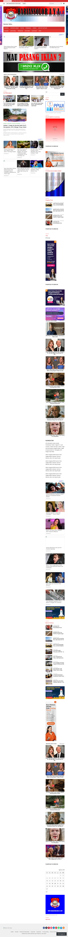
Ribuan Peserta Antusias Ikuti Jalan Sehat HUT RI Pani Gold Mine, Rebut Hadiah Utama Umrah (58, 210)
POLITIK (22, 28)
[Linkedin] (54, 928)
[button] (61, 3)
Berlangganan (61, 934)
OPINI (40, 30)
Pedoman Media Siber (24, 931)
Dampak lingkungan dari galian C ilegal (10, 129)
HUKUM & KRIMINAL (16, 123)
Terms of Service (54, 931)
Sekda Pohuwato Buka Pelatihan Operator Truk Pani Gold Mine (58, 681)
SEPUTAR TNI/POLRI (42, 28)
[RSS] (63, 928)
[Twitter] (46, 928)
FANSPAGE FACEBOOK (52, 146)
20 (55, 883)
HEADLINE (6, 30)
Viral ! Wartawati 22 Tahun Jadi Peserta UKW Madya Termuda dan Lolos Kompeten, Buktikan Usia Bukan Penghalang (58, 657)
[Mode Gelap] (64, 3)
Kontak (16, 931)
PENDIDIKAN (28, 28)
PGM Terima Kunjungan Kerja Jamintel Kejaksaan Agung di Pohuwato (59, 204)
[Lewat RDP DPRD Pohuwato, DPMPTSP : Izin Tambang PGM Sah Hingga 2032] (49, 651)
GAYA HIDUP (27, 30)
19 (52, 883)
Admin (47, 454)
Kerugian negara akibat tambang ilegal (12, 130)
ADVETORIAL (13, 30)
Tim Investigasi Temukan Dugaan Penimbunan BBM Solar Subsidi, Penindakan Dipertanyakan (59, 663)
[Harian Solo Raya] (7, 927)
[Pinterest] (49, 928)
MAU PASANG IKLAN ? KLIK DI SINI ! (14, 3)
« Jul (46, 891)
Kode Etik (33, 931)
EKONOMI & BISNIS (14, 28)
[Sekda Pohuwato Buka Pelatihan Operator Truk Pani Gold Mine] (49, 681)
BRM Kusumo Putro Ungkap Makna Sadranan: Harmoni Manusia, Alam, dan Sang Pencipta (54, 456)
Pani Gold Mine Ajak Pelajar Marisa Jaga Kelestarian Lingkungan (9, 104)
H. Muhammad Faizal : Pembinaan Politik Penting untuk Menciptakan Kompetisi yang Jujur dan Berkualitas (59, 675)
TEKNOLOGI (20, 30)
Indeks (24, 3)
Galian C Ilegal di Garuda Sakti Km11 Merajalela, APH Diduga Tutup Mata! (14, 126)
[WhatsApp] (59, 928)
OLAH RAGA (34, 30)
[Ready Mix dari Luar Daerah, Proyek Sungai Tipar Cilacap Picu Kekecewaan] (37, 98)
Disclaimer (39, 931)
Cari (46, 92)
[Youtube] (56, 928)
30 (63, 886)
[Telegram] (61, 928)
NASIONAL (6, 28)
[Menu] (4, 3)
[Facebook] (44, 928)
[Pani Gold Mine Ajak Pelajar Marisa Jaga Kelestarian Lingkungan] (9, 98)
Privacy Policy (46, 931)
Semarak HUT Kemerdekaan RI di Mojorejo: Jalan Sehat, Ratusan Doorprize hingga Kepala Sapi (43, 1)
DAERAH (34, 28)
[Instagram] (51, 928)
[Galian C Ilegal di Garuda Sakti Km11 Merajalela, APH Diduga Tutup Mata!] (14, 115)
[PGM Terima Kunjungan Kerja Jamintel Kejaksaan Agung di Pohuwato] (49, 204)
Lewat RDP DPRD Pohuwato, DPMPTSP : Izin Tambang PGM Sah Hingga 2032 (58, 651)
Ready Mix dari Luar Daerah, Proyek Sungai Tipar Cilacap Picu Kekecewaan (36, 104)
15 (60, 880)
